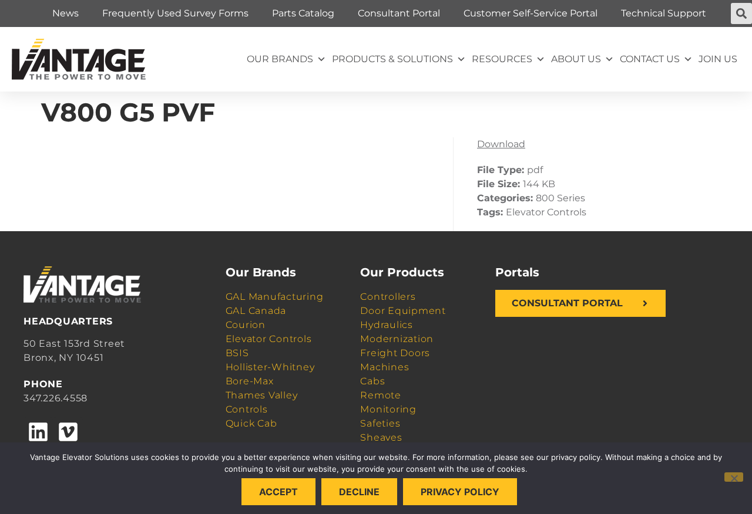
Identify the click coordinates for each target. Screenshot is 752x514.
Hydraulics (386, 324)
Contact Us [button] (650, 59)
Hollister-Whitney (270, 367)
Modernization (397, 338)
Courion (246, 324)
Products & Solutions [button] (392, 59)
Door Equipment (403, 310)
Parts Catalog (303, 13)
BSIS (237, 353)
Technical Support (663, 13)
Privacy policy (460, 492)
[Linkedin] (38, 432)
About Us (576, 59)
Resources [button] (502, 59)
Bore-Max (250, 381)
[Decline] (733, 477)
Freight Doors (395, 353)
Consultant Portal (399, 13)
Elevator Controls (269, 338)
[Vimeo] (67, 432)
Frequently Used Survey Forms (175, 13)
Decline (359, 492)
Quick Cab (251, 423)
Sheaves (381, 437)
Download (501, 144)
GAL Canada (256, 310)
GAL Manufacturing (275, 296)
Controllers (387, 296)
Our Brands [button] (280, 59)
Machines (384, 367)
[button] (741, 13)
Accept (278, 492)
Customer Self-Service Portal (530, 13)
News (65, 13)
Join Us (718, 59)
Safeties (380, 423)
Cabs (372, 381)
